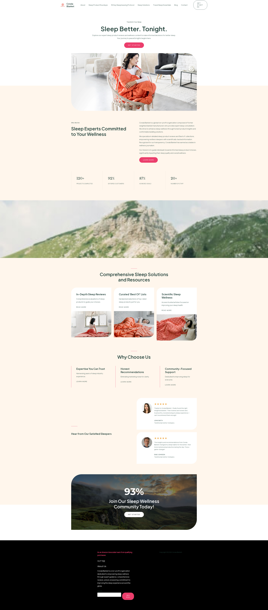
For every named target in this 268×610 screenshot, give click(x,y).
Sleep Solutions (144, 5)
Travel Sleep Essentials (162, 5)
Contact (184, 5)
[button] (200, 5)
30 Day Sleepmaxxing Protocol (122, 5)
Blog (176, 5)
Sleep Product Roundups (98, 5)
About (83, 5)
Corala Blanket (70, 5)
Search (99, 591)
